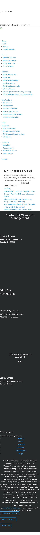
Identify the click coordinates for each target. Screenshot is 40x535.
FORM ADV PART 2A (9, 513)
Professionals (8, 106)
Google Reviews (9, 49)
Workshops (7, 137)
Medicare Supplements (11, 86)
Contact (4, 159)
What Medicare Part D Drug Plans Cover (17, 95)
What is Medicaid (9, 89)
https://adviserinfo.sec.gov (12, 508)
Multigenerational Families (12, 114)
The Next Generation (11, 117)
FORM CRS (6, 525)
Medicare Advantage (10, 80)
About (4, 44)
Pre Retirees (7, 103)
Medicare (5, 72)
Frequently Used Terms (11, 131)
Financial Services (9, 58)
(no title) (7, 189)
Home (4, 41)
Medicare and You (9, 74)
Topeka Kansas (8, 148)
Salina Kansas (8, 154)
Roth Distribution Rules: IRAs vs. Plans (18, 210)
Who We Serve (7, 100)
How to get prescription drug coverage (17, 92)
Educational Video (9, 128)
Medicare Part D (9, 83)
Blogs (4, 122)
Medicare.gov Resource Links (13, 134)
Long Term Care (9, 63)
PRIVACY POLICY (8, 519)
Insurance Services (9, 61)
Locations (5, 142)
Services (4, 55)
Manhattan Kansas (10, 151)
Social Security (8, 66)
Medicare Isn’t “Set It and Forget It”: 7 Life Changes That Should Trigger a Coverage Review (19, 194)
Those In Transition (10, 108)
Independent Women (10, 111)
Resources (5, 125)
